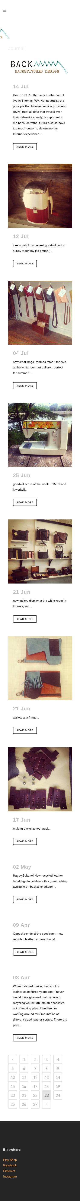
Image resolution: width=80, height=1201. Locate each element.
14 (58, 1077)
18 (46, 1086)
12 (35, 1077)
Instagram (10, 1176)
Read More (24, 146)
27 (35, 1104)
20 (12, 1095)
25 (12, 1104)
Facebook (10, 1165)
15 (12, 1086)
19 (58, 1086)
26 (24, 1104)
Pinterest (9, 1171)
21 (24, 1095)
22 (35, 1095)
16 (24, 1086)
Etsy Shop (10, 1159)
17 (35, 1086)
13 (46, 1077)
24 (58, 1095)
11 (24, 1077)
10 (12, 1077)
